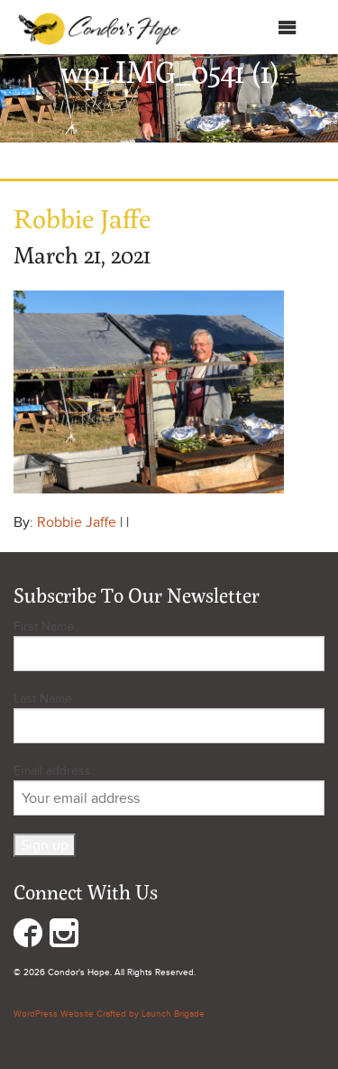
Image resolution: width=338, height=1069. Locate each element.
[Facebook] (28, 936)
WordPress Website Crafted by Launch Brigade (109, 1014)
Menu (259, 31)
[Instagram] (64, 936)
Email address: (54, 771)
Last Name (43, 698)
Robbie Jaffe (76, 522)
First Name (44, 626)
